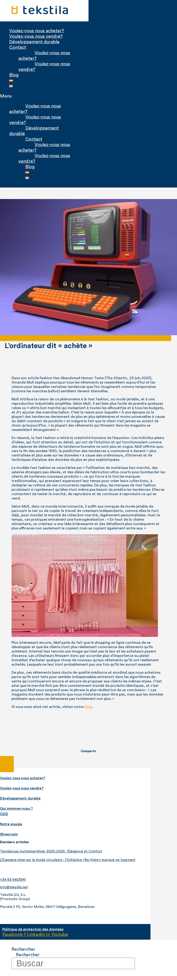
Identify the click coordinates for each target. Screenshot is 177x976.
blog (88, 707)
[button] (41, 96)
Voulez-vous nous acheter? (36, 31)
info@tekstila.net (14, 887)
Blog (13, 75)
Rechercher (23, 949)
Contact (17, 47)
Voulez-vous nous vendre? (36, 36)
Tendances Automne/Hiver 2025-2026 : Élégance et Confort (51, 851)
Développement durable (34, 42)
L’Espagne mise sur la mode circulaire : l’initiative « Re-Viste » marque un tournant (68, 860)
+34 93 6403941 (13, 879)
